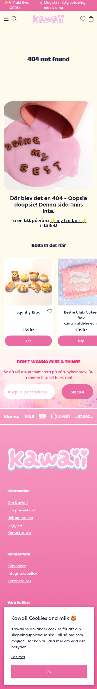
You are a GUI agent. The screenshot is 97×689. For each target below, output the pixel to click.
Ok (49, 671)
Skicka (77, 392)
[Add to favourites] (49, 311)
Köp (28, 340)
